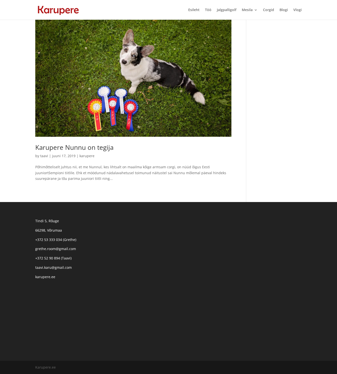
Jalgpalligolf (226, 10)
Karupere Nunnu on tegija (74, 147)
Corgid (268, 10)
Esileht (194, 10)
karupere (86, 155)
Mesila (247, 10)
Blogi (284, 10)
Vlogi (297, 10)
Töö (208, 10)
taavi (44, 155)
